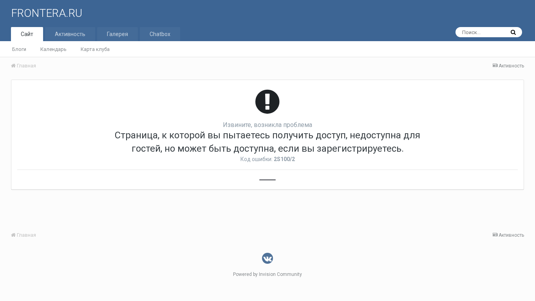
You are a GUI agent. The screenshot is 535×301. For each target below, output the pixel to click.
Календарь (53, 49)
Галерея (117, 34)
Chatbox (160, 34)
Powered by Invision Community (267, 274)
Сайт (27, 34)
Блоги (19, 49)
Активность (70, 34)
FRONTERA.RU (46, 13)
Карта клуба (95, 49)
